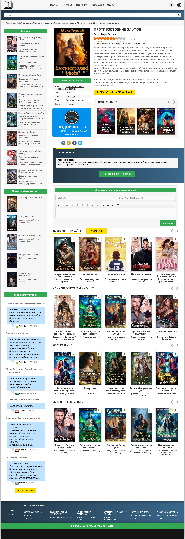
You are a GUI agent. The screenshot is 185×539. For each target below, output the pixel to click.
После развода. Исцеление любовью (166, 275)
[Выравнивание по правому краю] (87, 205)
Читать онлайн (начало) (117, 173)
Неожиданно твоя (116, 274)
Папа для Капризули (141, 274)
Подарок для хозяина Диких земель (64, 275)
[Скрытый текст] (103, 205)
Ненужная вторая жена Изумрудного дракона (115, 389)
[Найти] (179, 15)
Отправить (168, 223)
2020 (68, 93)
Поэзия (134, 519)
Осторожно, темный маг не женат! (90, 332)
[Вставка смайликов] (92, 205)
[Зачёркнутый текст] (72, 205)
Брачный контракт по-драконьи (167, 389)
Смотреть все (97, 231)
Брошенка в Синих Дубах (116, 332)
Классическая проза (167, 515)
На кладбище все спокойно (167, 446)
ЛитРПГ (160, 519)
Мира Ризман (83, 23)
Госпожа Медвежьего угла (141, 389)
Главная (54, 5)
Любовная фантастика (65, 89)
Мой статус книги (72, 80)
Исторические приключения (110, 518)
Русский (70, 104)
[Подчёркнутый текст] (67, 205)
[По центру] (82, 205)
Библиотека (23, 5)
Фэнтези (28, 519)
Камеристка (90, 388)
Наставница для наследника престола (65, 389)
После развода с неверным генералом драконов (64, 333)
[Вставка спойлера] (117, 205)
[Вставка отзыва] (108, 205)
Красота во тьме (90, 274)
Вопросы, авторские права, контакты (92, 526)
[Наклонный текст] (63, 205)
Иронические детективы (61, 517)
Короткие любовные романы (86, 518)
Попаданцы (29, 515)
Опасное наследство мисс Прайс (141, 446)
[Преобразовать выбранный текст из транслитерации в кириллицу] (113, 205)
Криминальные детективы (84, 513)
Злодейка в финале (167, 331)
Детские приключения (140, 515)
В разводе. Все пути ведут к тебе (141, 332)
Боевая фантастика (33, 512)
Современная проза (139, 512)
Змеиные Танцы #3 (75, 100)
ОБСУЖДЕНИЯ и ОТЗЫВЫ (102, 5)
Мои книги (81, 5)
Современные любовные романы (115, 513)
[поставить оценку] (97, 39)
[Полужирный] (58, 205)
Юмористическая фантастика (58, 513)
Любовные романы (75, 86)
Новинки (67, 5)
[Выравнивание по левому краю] (77, 205)
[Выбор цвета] (98, 205)
